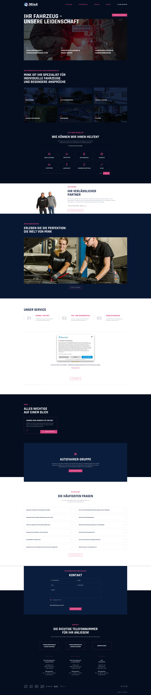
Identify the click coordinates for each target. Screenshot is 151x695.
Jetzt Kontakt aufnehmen (75, 210)
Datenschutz (55, 599)
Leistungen (68, 4)
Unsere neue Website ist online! (39, 420)
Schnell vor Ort (42, 315)
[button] (49, 510)
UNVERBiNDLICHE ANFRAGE (119, 15)
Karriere (97, 4)
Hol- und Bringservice (80, 315)
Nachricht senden (75, 608)
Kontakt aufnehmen (75, 287)
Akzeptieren (57, 599)
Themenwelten (83, 4)
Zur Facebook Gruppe (75, 470)
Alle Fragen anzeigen (75, 555)
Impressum (119, 692)
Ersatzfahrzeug (113, 315)
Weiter (106, 173)
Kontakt (108, 4)
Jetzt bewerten (75, 378)
